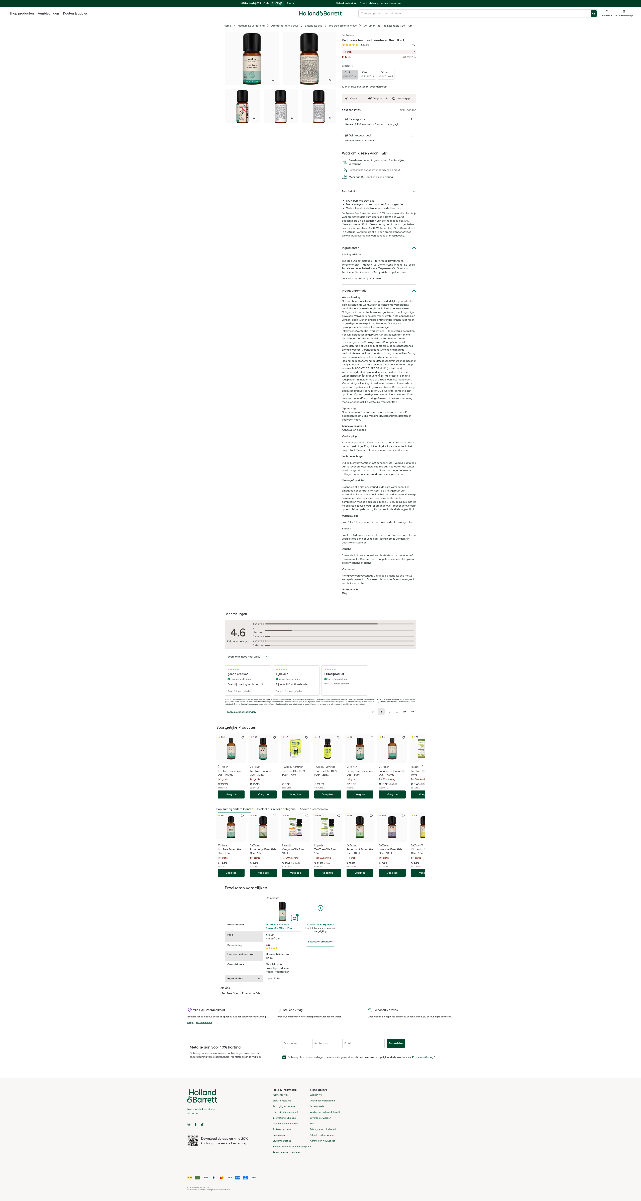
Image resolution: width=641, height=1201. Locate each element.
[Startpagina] (320, 13)
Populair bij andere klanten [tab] (234, 809)
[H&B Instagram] (189, 1124)
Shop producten (21, 13)
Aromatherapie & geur (284, 25)
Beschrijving (350, 191)
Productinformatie (354, 290)
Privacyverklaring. (423, 1057)
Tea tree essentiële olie (343, 25)
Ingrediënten (350, 248)
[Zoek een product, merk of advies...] (594, 13)
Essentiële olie (313, 25)
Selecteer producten (320, 941)
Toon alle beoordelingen (241, 711)
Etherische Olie (251, 993)
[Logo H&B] (320, 14)
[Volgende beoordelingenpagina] (412, 711)
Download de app (369, 3)
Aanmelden (396, 1043)
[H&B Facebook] (196, 1124)
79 (404, 711)
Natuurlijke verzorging (251, 25)
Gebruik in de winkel (346, 3)
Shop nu (290, 3)
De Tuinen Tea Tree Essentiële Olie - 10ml (279, 926)
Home (227, 25)
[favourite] (242, 737)
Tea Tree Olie (230, 993)
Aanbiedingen (48, 13)
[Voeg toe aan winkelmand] (295, 917)
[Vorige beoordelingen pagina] (373, 711)
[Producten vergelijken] (320, 908)
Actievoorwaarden (391, 3)
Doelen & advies (75, 13)
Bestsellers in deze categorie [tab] (276, 809)
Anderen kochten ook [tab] (314, 809)
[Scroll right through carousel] (422, 766)
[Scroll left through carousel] (219, 766)
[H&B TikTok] (202, 1124)
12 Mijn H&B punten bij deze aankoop (364, 86)
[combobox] (474, 13)
